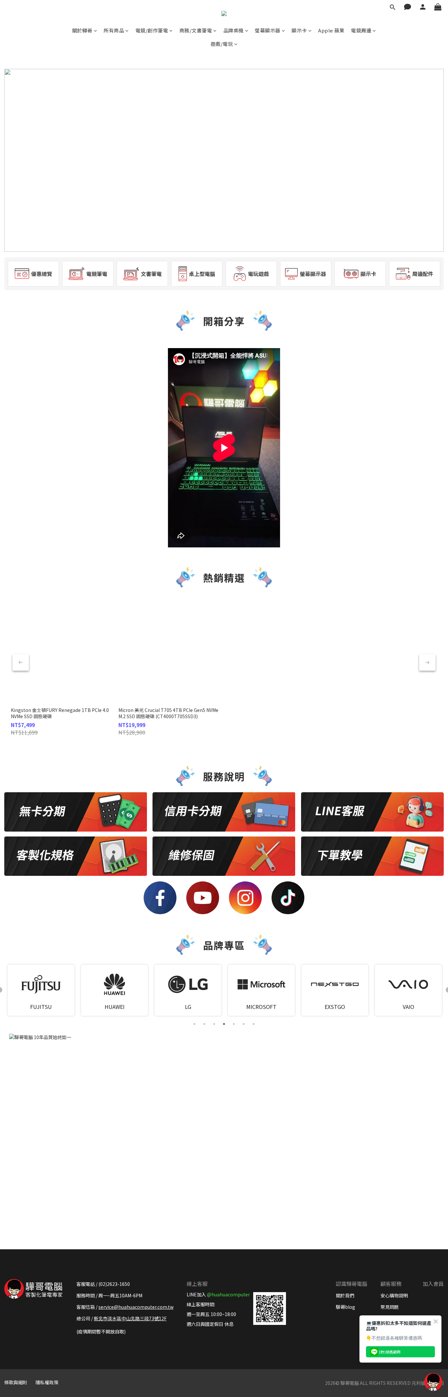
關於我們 (345, 1295)
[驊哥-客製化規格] (75, 856)
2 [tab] (204, 1024)
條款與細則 (15, 1382)
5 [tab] (234, 1024)
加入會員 (433, 1284)
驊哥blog (345, 1307)
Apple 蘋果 (331, 30)
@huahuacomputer (228, 1294)
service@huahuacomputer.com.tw (135, 1307)
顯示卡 (299, 30)
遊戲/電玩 (222, 43)
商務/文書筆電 (195, 30)
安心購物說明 (394, 1295)
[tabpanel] (41, 990)
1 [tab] (194, 1024)
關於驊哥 (82, 30)
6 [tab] (243, 1024)
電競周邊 (361, 30)
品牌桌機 (233, 30)
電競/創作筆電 (151, 30)
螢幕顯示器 (267, 30)
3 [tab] (214, 1024)
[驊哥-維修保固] (224, 856)
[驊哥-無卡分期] (75, 812)
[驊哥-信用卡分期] (224, 812)
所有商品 (114, 30)
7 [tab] (253, 1024)
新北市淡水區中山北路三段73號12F (130, 1318)
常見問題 (389, 1307)
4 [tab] (224, 1024)
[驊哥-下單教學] (372, 856)
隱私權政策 (46, 1382)
